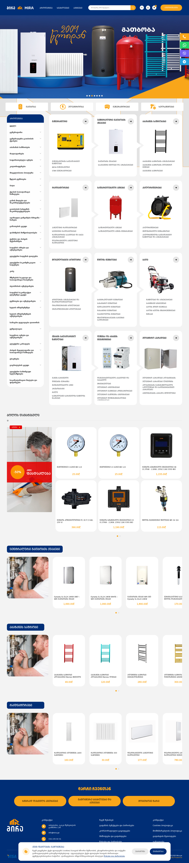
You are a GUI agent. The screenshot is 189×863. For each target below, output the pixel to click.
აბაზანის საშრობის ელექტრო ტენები (157, 166)
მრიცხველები (104, 384)
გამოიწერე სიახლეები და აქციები (94, 801)
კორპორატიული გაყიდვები (114, 831)
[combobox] (35, 549)
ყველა (13, 126)
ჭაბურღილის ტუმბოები (108, 314)
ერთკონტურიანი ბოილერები (66, 309)
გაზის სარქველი (60, 378)
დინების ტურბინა (60, 381)
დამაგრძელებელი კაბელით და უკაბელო (113, 379)
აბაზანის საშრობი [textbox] (24, 627)
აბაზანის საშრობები (153, 171)
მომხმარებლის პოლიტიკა (167, 831)
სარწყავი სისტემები (156, 303)
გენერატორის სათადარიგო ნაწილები (66, 162)
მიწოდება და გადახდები (112, 836)
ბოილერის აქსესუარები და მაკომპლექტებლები (65, 301)
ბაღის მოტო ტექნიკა (156, 307)
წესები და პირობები (114, 856)
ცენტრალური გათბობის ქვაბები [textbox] (35, 549)
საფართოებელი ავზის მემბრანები (115, 231)
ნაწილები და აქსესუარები (159, 300)
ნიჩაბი (149, 314)
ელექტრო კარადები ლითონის (158, 381)
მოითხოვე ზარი (148, 801)
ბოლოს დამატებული (23, 415)
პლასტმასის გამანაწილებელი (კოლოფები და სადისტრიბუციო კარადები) (158, 387)
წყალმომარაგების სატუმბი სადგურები (110, 319)
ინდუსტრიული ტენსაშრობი (156, 231)
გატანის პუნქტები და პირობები (116, 825)
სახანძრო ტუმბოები (107, 303)
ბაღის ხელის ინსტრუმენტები (160, 311)
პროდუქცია (46, 8)
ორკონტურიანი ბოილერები (66, 306)
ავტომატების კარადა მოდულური (159, 393)
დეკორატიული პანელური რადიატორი (65, 242)
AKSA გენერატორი (61, 167)
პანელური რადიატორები (64, 228)
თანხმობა (158, 851)
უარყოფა (140, 851)
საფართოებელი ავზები (110, 228)
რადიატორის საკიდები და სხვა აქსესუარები (67, 236)
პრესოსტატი (58, 389)
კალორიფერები (150, 228)
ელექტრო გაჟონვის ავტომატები (113, 395)
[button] (87, 95)
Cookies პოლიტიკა (163, 825)
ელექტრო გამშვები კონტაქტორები (114, 391)
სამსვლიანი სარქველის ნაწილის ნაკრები (68, 397)
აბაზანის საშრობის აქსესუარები (159, 161)
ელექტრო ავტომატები (108, 387)
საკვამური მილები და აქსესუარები (115, 165)
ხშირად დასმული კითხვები (40, 801)
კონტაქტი (158, 820)
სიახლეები (63, 8)
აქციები (77, 8)
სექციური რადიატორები (64, 231)
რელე (55, 392)
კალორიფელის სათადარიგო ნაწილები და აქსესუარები (157, 236)
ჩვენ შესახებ (106, 820)
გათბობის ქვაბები (107, 161)
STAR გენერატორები (62, 171)
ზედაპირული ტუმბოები (108, 307)
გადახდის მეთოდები (164, 836)
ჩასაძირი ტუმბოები (107, 311)
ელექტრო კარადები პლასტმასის (159, 378)
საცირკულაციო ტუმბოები (110, 300)
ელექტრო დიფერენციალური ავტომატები (111, 399)
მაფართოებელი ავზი (62, 385)
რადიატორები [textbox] (21, 705)
